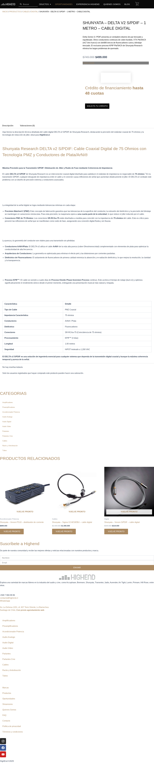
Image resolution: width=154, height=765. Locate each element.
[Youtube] (3, 754)
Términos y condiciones (12, 732)
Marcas (5, 688)
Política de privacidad (11, 726)
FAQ (4, 715)
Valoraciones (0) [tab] (27, 126)
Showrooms (7, 704)
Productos (15, 12)
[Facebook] (3, 748)
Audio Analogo (7, 417)
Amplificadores (7, 402)
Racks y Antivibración (10, 446)
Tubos (4, 450)
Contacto (6, 721)
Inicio (5, 12)
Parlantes (5, 431)
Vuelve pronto (12, 531)
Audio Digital (6, 422)
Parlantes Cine (7, 436)
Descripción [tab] (7, 126)
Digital (34, 12)
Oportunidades (8, 699)
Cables (26, 12)
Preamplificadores (8, 407)
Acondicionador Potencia (11, 412)
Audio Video (6, 426)
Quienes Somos (9, 710)
